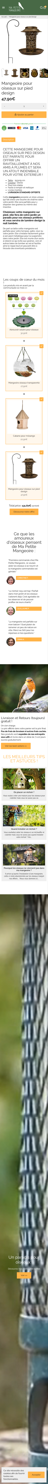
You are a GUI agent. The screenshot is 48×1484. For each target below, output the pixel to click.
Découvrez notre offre (24, 511)
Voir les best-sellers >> (16, 746)
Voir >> (24, 1275)
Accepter (36, 1474)
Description (8, 139)
